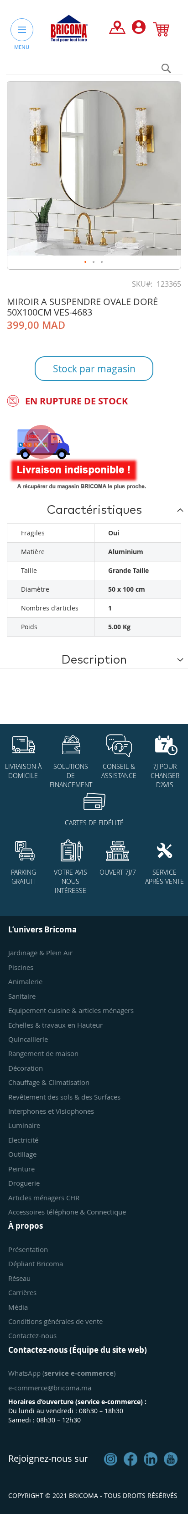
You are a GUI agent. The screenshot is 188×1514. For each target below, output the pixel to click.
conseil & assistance (118, 771)
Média (18, 1307)
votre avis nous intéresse (70, 881)
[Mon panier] (161, 31)
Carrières (22, 1292)
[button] (86, 262)
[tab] (94, 510)
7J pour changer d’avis (165, 775)
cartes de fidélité (94, 822)
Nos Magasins (117, 29)
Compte (139, 29)
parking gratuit (23, 877)
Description (94, 660)
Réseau (19, 1278)
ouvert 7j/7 (117, 872)
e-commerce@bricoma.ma (49, 1387)
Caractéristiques (94, 510)
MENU (21, 47)
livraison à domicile (23, 771)
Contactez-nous (32, 1335)
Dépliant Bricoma (35, 1263)
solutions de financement (71, 775)
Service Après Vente (164, 877)
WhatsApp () (61, 1373)
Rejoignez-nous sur (48, 1458)
